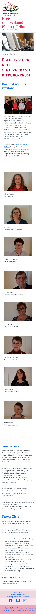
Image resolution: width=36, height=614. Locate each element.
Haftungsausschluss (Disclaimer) (18, 597)
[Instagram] (18, 600)
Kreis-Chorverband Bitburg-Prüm (13, 22)
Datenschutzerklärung (18, 594)
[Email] (25, 600)
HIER (17, 156)
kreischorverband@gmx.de (10, 584)
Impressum (18, 592)
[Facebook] (10, 600)
